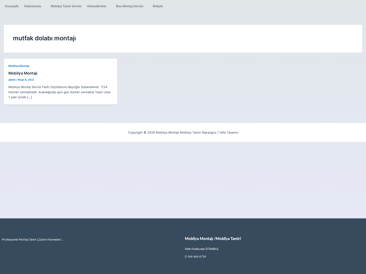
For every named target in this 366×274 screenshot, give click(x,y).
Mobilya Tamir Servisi (66, 6)
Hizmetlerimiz (96, 6)
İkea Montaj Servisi (129, 6)
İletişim (158, 6)
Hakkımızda (32, 6)
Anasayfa (11, 6)
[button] (34, 6)
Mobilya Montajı (18, 65)
